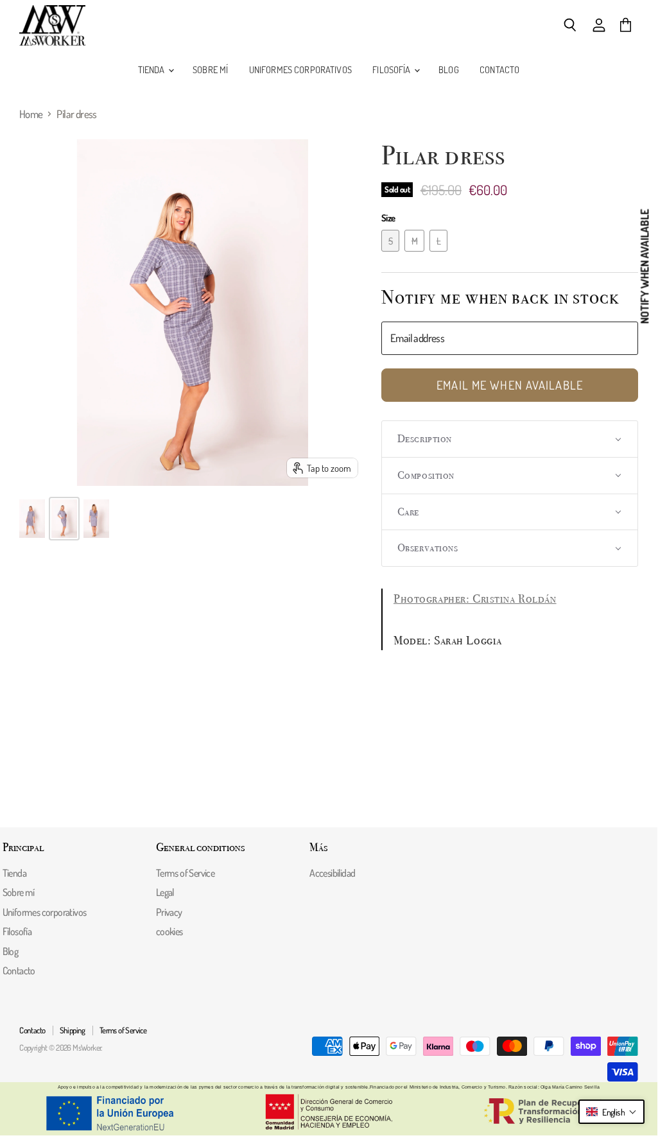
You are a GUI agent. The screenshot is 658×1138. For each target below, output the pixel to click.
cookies (169, 931)
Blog (448, 69)
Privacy (169, 912)
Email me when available (510, 384)
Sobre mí (210, 69)
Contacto (499, 69)
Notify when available (644, 266)
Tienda (152, 69)
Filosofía (392, 69)
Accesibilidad (332, 872)
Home (31, 114)
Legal (165, 892)
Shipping (72, 1030)
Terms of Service (185, 872)
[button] (509, 439)
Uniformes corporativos (300, 69)
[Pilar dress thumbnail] (32, 518)
